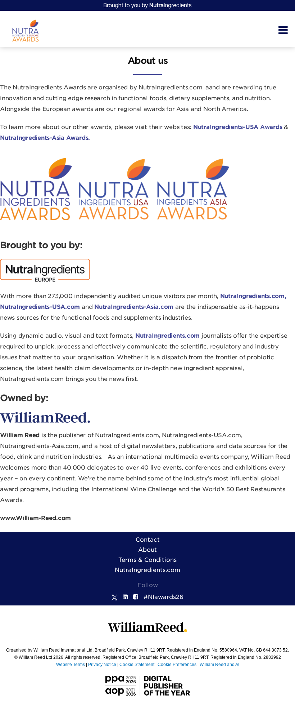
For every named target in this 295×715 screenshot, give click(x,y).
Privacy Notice (102, 664)
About (147, 549)
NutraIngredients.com (147, 570)
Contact (148, 539)
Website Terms (70, 664)
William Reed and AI (219, 664)
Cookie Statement (136, 664)
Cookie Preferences (177, 664)
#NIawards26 (163, 597)
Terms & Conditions (147, 559)
